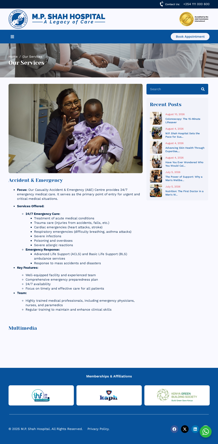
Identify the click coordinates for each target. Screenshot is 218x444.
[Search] (203, 89)
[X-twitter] (185, 429)
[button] (12, 36)
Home (13, 57)
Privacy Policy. (98, 429)
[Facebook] (174, 429)
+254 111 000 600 (196, 4)
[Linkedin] (195, 429)
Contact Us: (172, 4)
